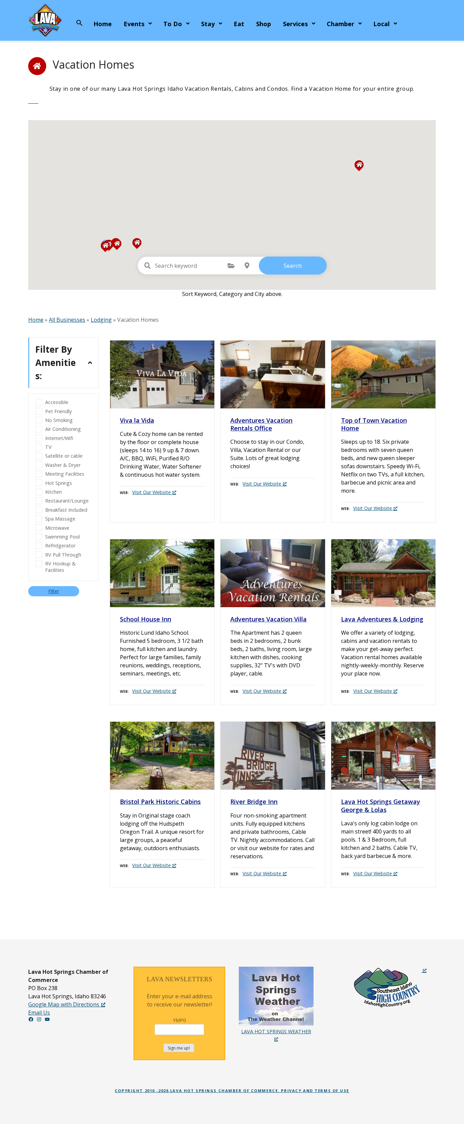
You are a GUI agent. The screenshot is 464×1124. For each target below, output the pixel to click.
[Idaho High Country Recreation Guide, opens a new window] (390, 987)
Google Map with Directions (63, 1004)
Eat (239, 24)
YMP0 (179, 1020)
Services (295, 24)
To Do (172, 24)
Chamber (340, 24)
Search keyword (148, 266)
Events (134, 24)
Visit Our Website (151, 492)
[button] (79, 23)
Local (381, 24)
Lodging (101, 319)
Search (293, 265)
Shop (263, 24)
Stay (208, 24)
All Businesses (67, 319)
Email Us (39, 1012)
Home (102, 24)
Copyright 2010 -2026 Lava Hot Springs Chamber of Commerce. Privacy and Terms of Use (232, 1090)
